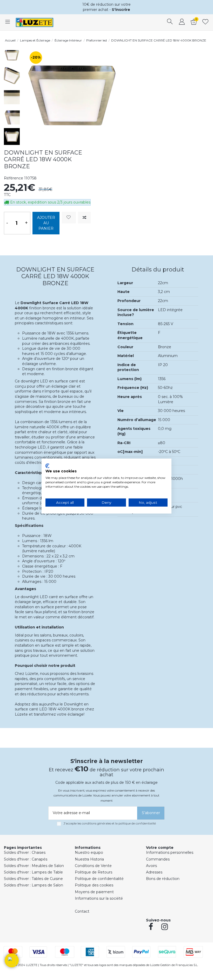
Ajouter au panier (46, 223)
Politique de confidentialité (99, 878)
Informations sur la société (99, 898)
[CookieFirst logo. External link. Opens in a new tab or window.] (47, 465)
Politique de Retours (93, 872)
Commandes (158, 859)
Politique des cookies (94, 885)
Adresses (154, 872)
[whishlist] (205, 22)
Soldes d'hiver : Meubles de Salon (34, 865)
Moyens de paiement (94, 892)
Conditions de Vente (93, 865)
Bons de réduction (162, 878)
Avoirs (151, 865)
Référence (13, 178)
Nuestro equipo (89, 852)
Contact (82, 911)
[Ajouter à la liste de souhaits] (69, 217)
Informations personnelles (169, 852)
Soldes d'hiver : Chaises (24, 852)
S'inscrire (121, 9)
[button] (11, 960)
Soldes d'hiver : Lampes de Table (33, 872)
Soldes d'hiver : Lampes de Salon (33, 885)
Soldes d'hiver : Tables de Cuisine (33, 878)
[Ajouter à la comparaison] (84, 217)
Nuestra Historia (89, 859)
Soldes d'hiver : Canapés (25, 859)
